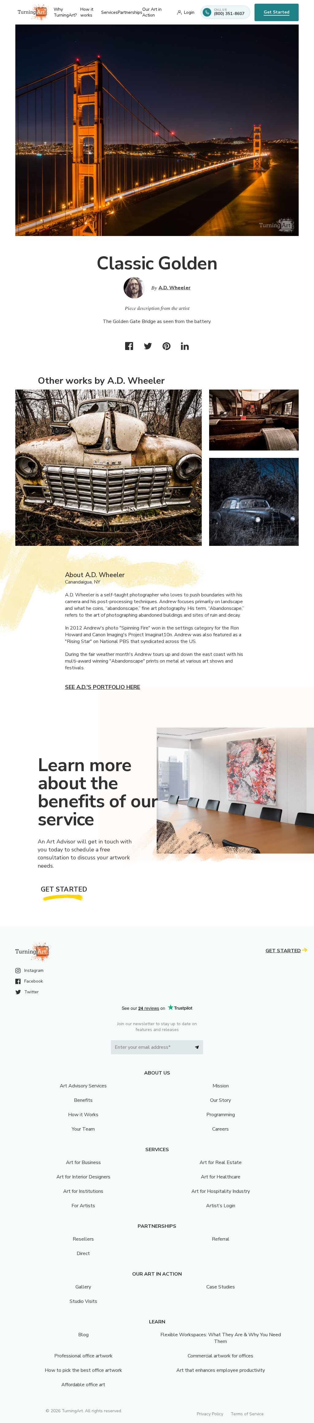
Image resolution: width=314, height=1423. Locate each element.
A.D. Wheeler (174, 287)
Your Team (83, 1129)
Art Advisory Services (83, 1085)
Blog (83, 1334)
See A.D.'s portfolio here (102, 687)
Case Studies (220, 1287)
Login (189, 12)
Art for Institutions (83, 1191)
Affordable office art (83, 1384)
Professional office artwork (83, 1356)
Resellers (83, 1239)
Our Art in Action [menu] (152, 12)
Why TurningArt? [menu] (65, 12)
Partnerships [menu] (130, 12)
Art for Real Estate (221, 1162)
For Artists (83, 1205)
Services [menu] (109, 12)
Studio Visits (83, 1301)
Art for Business (83, 1162)
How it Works (83, 1114)
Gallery (83, 1287)
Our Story (220, 1100)
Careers (220, 1129)
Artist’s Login (220, 1205)
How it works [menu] (86, 12)
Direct (83, 1253)
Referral (220, 1239)
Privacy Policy (210, 1414)
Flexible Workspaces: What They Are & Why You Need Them (220, 1338)
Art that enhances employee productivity (220, 1370)
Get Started (276, 12)
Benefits (83, 1100)
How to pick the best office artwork (83, 1370)
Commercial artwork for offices (220, 1356)
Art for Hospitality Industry (220, 1191)
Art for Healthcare (220, 1177)
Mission (221, 1085)
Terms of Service (247, 1414)
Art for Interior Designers (83, 1177)
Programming (220, 1114)
